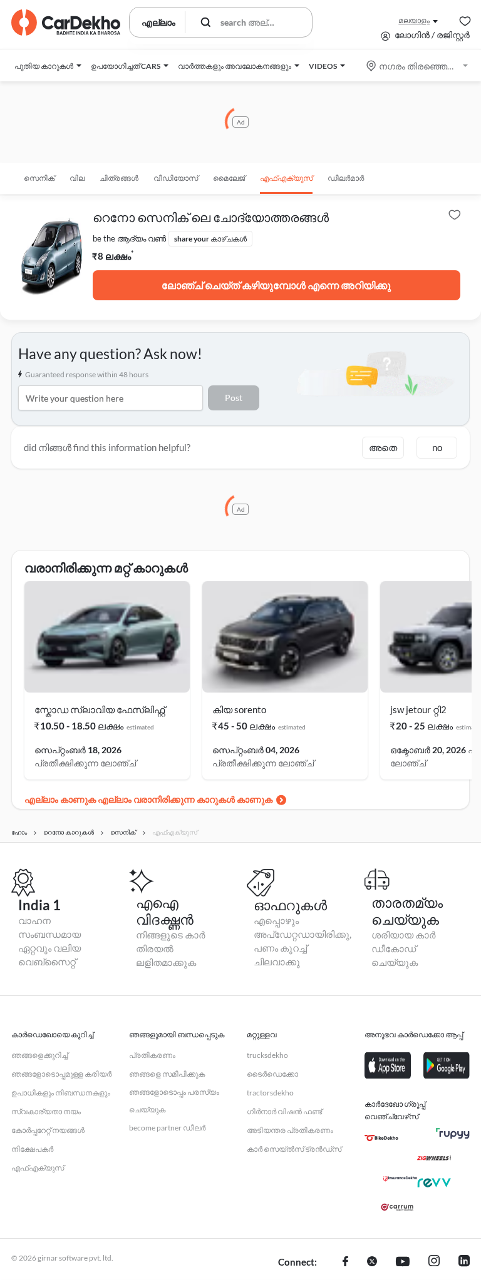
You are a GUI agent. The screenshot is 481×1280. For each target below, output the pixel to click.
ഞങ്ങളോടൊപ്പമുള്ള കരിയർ (61, 1074)
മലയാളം (414, 20)
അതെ (383, 447)
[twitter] (372, 1262)
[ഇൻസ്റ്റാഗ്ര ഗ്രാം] (434, 1262)
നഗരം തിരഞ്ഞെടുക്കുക (418, 66)
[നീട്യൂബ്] (403, 1262)
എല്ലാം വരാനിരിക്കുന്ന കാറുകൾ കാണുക (185, 799)
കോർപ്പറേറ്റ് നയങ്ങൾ (48, 1130)
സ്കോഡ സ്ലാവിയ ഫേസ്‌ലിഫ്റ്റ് (99, 709)
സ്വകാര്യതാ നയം (46, 1111)
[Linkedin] (464, 1262)
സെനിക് (39, 178)
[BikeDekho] (381, 1138)
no (437, 447)
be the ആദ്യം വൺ (129, 238)
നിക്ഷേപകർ (32, 1149)
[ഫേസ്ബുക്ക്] (345, 1262)
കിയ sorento (239, 709)
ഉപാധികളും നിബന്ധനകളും (60, 1092)
